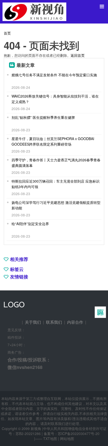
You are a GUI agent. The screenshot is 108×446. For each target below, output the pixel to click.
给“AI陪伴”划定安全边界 (30, 223)
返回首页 (78, 55)
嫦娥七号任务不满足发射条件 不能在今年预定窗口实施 (54, 74)
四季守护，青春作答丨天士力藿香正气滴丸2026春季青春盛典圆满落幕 (56, 162)
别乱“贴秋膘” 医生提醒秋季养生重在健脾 (43, 117)
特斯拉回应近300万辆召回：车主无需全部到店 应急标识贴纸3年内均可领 (55, 184)
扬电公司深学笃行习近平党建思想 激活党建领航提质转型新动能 (56, 205)
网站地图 (67, 438)
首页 (7, 33)
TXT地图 (50, 438)
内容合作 (75, 322)
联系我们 (54, 322)
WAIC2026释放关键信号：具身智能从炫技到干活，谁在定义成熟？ (55, 99)
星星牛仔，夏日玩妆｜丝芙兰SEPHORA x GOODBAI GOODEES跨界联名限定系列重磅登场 (53, 141)
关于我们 (33, 322)
